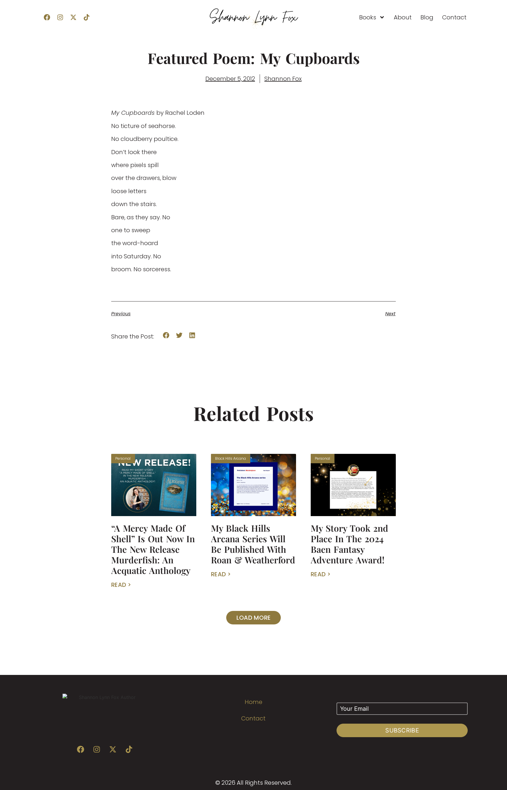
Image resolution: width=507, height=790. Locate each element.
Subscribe (402, 730)
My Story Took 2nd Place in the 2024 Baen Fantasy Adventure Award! (349, 544)
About (403, 17)
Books (367, 17)
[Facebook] (46, 17)
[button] (166, 335)
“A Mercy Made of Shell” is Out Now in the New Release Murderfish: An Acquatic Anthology (153, 549)
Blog (426, 17)
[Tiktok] (86, 17)
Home (253, 702)
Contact (454, 17)
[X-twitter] (73, 17)
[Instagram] (60, 17)
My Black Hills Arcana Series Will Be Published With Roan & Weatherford (253, 544)
